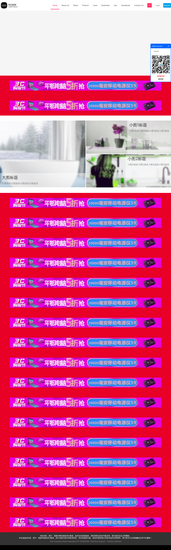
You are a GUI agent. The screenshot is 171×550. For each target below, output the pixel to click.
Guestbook (125, 5)
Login (157, 5)
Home (55, 5)
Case (95, 5)
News (75, 5)
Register (167, 5)
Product (85, 5)
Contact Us (138, 5)
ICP (77, 541)
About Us (65, 5)
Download (105, 5)
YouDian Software (114, 541)
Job (115, 5)
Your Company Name (58, 541)
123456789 (84, 541)
